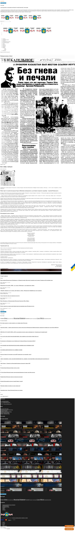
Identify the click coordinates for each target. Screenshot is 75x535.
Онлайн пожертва (69, 526)
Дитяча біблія (9, 318)
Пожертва (4, 50)
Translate (8, 528)
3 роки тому (4, 282)
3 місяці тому (2, 432)
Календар (4, 45)
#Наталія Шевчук (5, 268)
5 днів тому (2, 490)
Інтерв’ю (3, 44)
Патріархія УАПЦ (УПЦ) (4, 408)
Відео (5, 49)
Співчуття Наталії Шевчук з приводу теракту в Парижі (8, 273)
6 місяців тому (4, 308)
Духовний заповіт (5, 505)
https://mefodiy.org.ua (8, 403)
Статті (3, 43)
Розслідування (35, 318)
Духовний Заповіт (5, 39)
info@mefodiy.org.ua (6, 402)
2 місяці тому (2, 427)
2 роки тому (4, 287)
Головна (3, 38)
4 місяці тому (2, 454)
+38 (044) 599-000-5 (5, 401)
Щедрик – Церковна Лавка (5, 413)
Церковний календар (47, 318)
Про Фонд (4, 40)
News (1, 282)
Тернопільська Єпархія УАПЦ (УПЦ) (6, 409)
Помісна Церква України (4, 412)
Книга (12, 318)
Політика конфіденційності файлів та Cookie (20, 517)
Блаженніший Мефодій (6, 41)
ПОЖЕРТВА (2, 1)
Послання (27, 318)
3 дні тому (2, 468)
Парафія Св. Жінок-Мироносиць (6, 411)
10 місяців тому (4, 292)
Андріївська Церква (3, 410)
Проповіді (30, 318)
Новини (3, 47)
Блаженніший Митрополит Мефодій (8, 504)
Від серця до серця (5, 42)
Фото (5, 48)
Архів (1, 396)
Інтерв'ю (2, 318)
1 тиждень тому (2, 423)
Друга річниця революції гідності (5, 270)
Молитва (3, 46)
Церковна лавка (68, 529)
